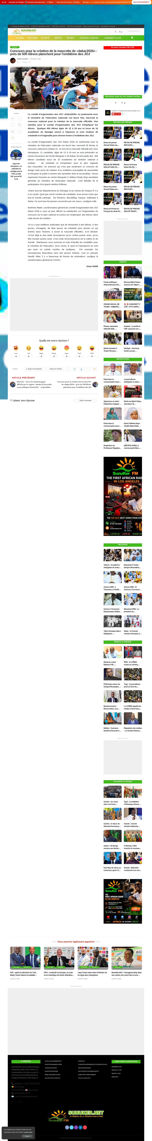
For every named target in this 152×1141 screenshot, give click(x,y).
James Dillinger (22, 59)
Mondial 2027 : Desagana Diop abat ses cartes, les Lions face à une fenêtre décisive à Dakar (126, 975)
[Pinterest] (22, 62)
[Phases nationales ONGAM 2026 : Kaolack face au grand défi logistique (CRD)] (113, 317)
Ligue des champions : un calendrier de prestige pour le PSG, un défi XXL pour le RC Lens (16, 171)
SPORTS (14, 47)
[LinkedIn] (121, 31)
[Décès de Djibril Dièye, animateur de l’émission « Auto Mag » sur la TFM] (133, 392)
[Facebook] (115, 31)
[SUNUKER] (24, 32)
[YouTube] (123, 31)
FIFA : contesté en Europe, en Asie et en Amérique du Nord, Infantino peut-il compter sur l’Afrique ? (58, 975)
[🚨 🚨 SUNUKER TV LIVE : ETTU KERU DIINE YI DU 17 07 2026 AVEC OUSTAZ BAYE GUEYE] (133, 295)
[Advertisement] (54, 304)
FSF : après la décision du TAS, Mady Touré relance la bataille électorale (23, 975)
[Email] (30, 62)
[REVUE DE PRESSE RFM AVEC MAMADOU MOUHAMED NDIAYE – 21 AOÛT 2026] (133, 177)
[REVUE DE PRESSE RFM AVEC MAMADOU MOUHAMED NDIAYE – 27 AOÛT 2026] (133, 133)
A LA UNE (16, 967)
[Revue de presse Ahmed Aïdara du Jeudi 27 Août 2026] (113, 133)
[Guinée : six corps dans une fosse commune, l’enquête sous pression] (113, 792)
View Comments (85, 400)
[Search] (139, 38)
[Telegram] (28, 62)
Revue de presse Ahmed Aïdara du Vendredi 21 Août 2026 (112, 189)
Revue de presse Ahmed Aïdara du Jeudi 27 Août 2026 (111, 145)
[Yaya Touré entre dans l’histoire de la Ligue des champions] (93, 958)
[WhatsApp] (24, 62)
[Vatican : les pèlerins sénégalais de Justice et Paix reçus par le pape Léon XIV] (113, 556)
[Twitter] (117, 31)
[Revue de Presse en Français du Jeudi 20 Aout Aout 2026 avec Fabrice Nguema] (113, 199)
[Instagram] (119, 31)
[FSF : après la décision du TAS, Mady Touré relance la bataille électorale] (25, 958)
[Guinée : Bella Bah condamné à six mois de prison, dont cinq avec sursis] (133, 858)
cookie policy (28, 1132)
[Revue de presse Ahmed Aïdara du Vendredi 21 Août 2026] (113, 177)
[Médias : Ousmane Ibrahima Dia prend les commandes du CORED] (113, 719)
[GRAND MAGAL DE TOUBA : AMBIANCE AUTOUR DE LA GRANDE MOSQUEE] (113, 295)
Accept (27, 1136)
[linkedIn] (81, 369)
